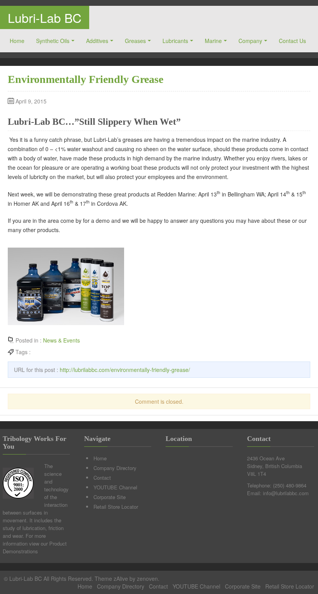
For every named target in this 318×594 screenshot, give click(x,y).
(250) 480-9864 (289, 485)
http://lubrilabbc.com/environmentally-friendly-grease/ (125, 370)
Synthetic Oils (52, 41)
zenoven (147, 578)
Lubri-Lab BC (44, 17)
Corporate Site (109, 497)
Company (250, 41)
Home (17, 41)
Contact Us (292, 41)
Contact (102, 477)
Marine (213, 41)
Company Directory (115, 468)
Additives (97, 41)
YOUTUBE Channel (115, 487)
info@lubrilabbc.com (286, 493)
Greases (135, 41)
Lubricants (175, 41)
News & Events (61, 340)
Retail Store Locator (115, 506)
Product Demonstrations (35, 547)
